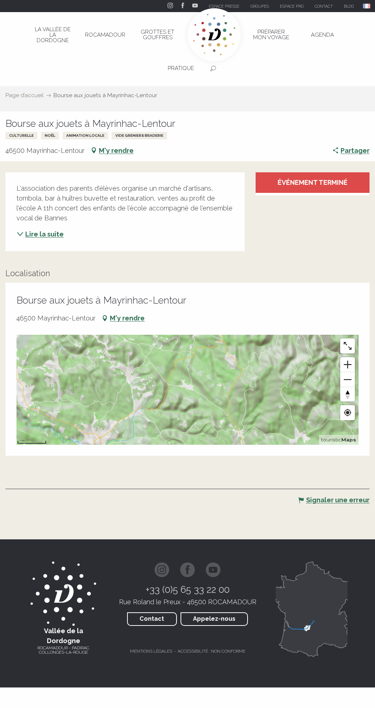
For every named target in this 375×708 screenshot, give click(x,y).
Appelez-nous (214, 618)
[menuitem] (52, 34)
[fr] (367, 6)
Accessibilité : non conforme (211, 651)
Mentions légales (151, 651)
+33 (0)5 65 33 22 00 (188, 589)
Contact (152, 618)
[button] (367, 6)
